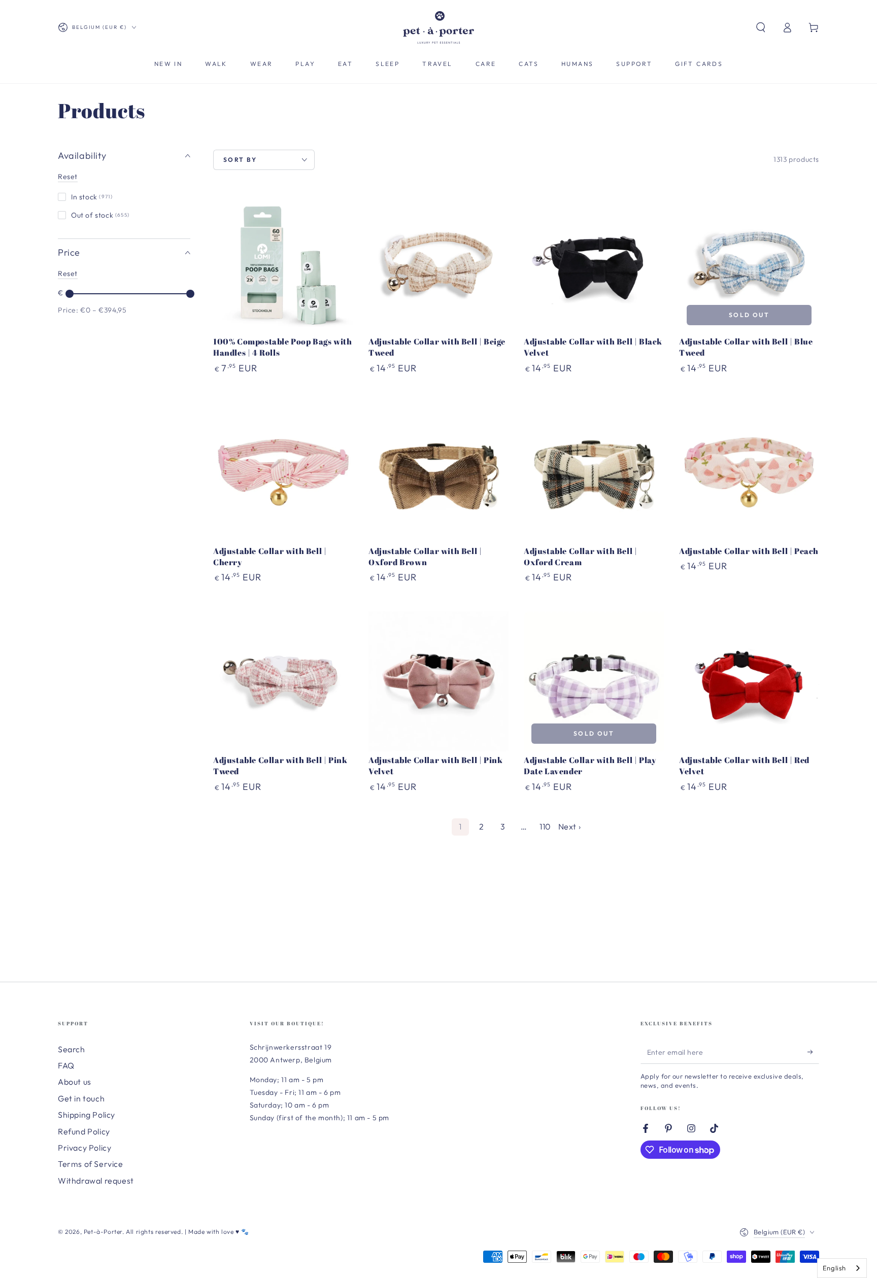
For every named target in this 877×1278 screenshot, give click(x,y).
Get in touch (81, 1098)
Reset (68, 176)
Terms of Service (90, 1164)
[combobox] (842, 1268)
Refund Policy (84, 1131)
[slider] (69, 294)
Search (71, 1049)
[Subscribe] (813, 1052)
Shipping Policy (86, 1115)
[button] (761, 27)
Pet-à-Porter (103, 1231)
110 (545, 826)
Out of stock (100, 215)
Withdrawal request (96, 1181)
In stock (92, 197)
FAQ (66, 1065)
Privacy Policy (84, 1148)
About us (74, 1082)
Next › (569, 826)
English (834, 1268)
